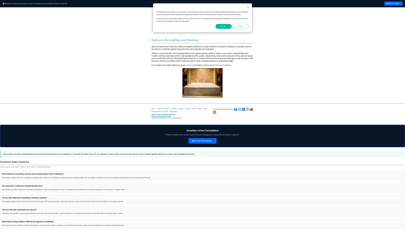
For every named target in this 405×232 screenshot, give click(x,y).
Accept (223, 26)
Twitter (239, 109)
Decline (240, 26)
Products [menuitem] (180, 108)
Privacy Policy (173, 111)
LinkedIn (243, 109)
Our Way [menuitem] (173, 108)
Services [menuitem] (166, 108)
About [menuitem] (205, 108)
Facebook (235, 109)
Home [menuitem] (153, 108)
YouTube (251, 109)
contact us (190, 65)
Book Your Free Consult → (202, 141)
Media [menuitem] (199, 108)
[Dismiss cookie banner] (248, 8)
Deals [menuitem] (194, 108)
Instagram (247, 109)
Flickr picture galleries (223, 65)
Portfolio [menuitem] (159, 108)
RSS (214, 112)
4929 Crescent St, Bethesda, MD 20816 (163, 114)
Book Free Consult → (393, 3)
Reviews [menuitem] (187, 108)
